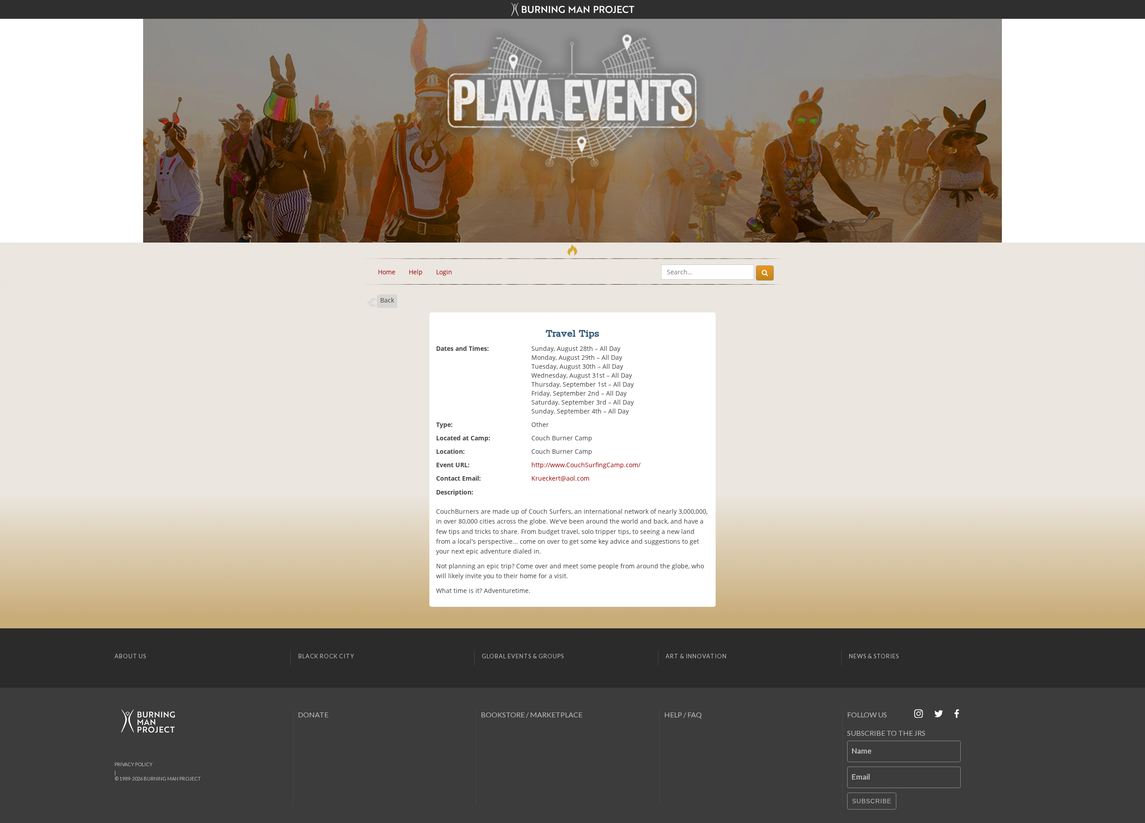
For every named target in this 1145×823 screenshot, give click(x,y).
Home (386, 272)
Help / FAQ (683, 714)
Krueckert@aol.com (560, 478)
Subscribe (871, 801)
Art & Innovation (696, 656)
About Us (130, 656)
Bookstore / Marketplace (531, 714)
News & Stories (874, 656)
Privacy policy (133, 764)
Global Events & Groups (523, 656)
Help (416, 272)
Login (444, 272)
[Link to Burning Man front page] (572, 9)
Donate (313, 714)
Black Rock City (326, 656)
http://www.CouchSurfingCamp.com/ (585, 465)
